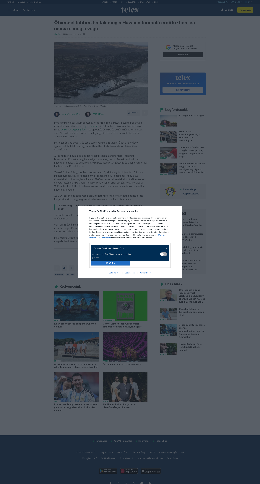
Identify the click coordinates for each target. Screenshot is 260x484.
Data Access (130, 273)
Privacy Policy (145, 273)
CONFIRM (110, 263)
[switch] (163, 254)
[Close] (176, 211)
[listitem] (129, 248)
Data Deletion (115, 273)
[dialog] (130, 242)
